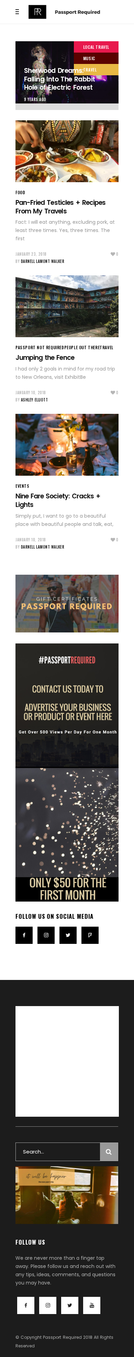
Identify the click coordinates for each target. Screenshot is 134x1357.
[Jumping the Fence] (67, 306)
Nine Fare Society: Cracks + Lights (57, 500)
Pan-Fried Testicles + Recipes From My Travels (60, 207)
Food (20, 192)
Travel (90, 70)
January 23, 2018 (31, 254)
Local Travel (96, 47)
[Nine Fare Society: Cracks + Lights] (67, 445)
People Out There (82, 347)
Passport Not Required (39, 347)
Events (22, 486)
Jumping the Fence (44, 357)
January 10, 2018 (30, 392)
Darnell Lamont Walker (43, 261)
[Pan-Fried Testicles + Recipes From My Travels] (67, 151)
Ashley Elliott (34, 399)
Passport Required (62, 1337)
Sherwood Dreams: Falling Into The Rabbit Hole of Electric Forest (59, 79)
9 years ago (35, 99)
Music (89, 58)
